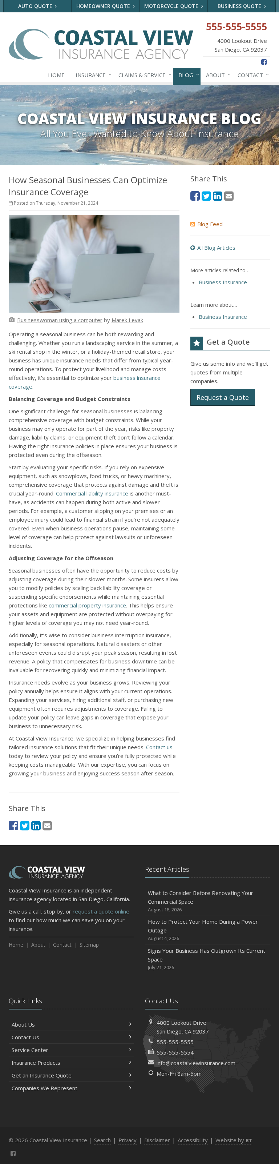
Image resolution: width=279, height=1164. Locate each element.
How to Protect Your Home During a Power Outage (203, 930)
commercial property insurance (87, 605)
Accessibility (193, 1140)
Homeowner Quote (104, 6)
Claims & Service (143, 75)
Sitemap (89, 944)
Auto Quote (36, 6)
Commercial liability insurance (92, 493)
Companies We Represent (44, 1088)
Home (56, 75)
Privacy (127, 1140)
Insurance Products (36, 1062)
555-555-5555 (175, 1041)
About (216, 75)
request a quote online (101, 911)
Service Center (30, 1049)
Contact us (159, 747)
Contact (251, 75)
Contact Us (25, 1037)
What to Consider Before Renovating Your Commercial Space (200, 901)
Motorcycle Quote (172, 6)
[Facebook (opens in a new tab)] (264, 61)
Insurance (92, 75)
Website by (233, 1140)
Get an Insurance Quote (42, 1075)
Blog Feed (210, 224)
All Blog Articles (216, 247)
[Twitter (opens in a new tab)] (24, 825)
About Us (23, 1024)
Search (102, 1140)
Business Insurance (223, 282)
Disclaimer (157, 1140)
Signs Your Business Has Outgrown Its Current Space (206, 959)
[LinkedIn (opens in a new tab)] (36, 825)
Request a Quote (223, 397)
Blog (186, 75)
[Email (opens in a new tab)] (47, 825)
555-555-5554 (175, 1052)
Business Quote (240, 6)
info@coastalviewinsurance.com (196, 1063)
